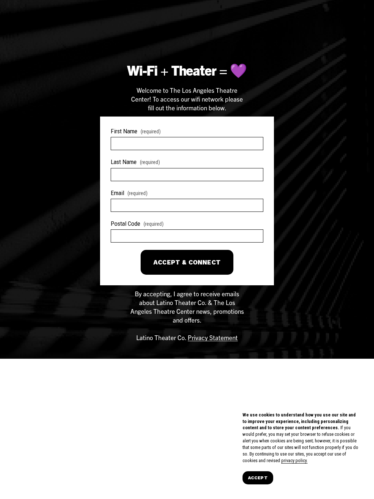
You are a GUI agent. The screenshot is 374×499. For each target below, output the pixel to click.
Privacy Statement (213, 337)
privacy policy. (294, 460)
